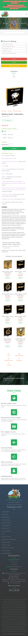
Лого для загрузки (6, 550)
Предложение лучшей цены (8, 547)
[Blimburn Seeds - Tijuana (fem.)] (20, 264)
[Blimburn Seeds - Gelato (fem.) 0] (14, 96)
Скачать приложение (14, 66)
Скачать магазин (5, 511)
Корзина (9, 365)
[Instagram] (18, 590)
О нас (3, 533)
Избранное (19, 360)
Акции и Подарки (5, 517)
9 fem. (8, 137)
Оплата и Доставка (6, 520)
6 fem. (8, 134)
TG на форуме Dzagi (6, 531)
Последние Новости (6, 522)
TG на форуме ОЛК (6, 525)
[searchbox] (14, 32)
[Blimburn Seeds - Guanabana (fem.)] (7, 331)
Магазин (4, 111)
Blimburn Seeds (17, 111)
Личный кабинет (19, 355)
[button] (14, 76)
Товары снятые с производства (9, 539)
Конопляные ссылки (6, 536)
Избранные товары (6, 545)
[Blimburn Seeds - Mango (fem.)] (20, 309)
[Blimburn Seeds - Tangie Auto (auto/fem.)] (7, 264)
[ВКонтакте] (10, 590)
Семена (10, 111)
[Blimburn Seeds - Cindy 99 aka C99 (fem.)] (20, 287)
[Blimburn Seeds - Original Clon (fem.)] (7, 287)
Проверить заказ (9, 360)
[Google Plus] (12, 590)
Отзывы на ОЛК (5, 528)
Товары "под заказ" (6, 542)
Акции (14, 59)
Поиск (8, 355)
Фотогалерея (5, 514)
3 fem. (5, 131)
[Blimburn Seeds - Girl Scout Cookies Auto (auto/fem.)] (20, 331)
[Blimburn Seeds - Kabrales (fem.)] (7, 309)
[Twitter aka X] (15, 590)
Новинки (14, 62)
